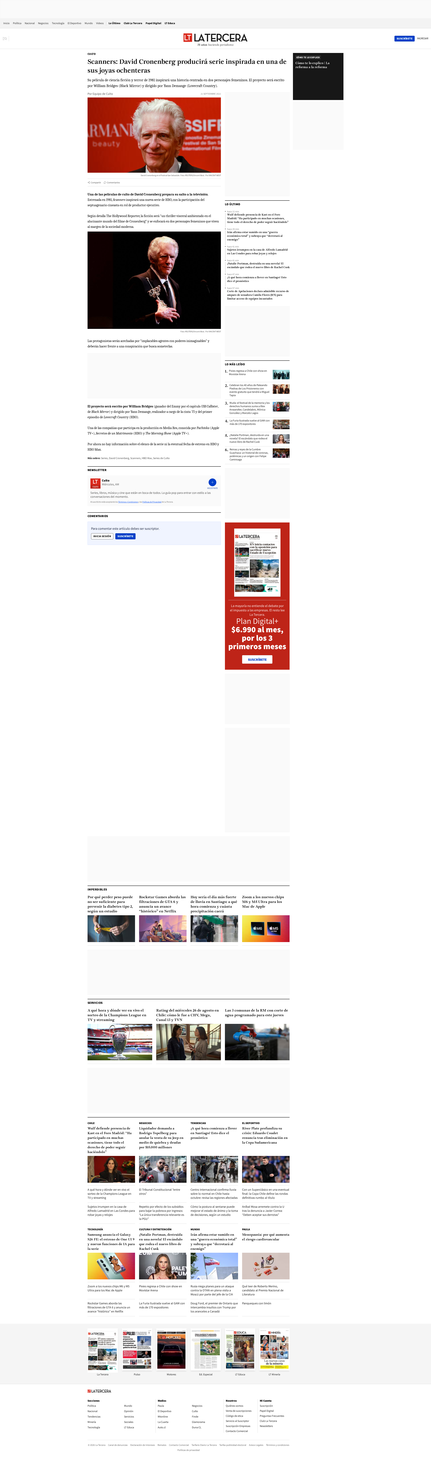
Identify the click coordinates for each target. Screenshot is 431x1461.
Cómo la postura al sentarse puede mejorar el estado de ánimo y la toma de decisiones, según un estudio (214, 1211)
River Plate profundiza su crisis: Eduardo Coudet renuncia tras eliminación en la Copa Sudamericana (265, 1135)
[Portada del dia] (257, 595)
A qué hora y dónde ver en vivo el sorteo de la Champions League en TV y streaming (117, 1015)
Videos (100, 23)
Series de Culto (161, 458)
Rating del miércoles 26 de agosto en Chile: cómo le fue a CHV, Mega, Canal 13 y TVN (187, 1015)
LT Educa (170, 23)
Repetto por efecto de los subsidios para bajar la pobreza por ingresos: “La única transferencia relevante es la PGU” (161, 1213)
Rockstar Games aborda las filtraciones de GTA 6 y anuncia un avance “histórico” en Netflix (162, 904)
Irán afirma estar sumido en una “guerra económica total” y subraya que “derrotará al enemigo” (255, 236)
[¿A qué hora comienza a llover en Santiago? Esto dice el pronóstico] (214, 1169)
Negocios (43, 23)
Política (17, 23)
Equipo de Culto (103, 94)
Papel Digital (153, 23)
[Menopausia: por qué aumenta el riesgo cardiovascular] (266, 1266)
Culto (92, 54)
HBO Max (147, 458)
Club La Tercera (133, 23)
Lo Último (114, 23)
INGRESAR (422, 38)
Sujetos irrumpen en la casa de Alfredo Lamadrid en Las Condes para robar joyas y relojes (257, 252)
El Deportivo (74, 23)
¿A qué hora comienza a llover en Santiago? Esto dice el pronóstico (257, 279)
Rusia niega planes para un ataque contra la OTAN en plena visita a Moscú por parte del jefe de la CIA (212, 1290)
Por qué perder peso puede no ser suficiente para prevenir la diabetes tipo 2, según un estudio (110, 904)
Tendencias (198, 1123)
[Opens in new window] (171, 1369)
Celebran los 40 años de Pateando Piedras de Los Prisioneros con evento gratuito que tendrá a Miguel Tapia (249, 390)
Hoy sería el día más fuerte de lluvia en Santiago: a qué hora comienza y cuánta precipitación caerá (214, 904)
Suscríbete (126, 536)
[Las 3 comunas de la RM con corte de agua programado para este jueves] (257, 1042)
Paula (246, 1229)
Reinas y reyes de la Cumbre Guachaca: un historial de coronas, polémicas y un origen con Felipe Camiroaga (249, 454)
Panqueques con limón (256, 1303)
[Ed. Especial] (206, 1369)
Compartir (96, 182)
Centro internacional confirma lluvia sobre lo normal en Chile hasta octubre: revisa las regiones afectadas (214, 1194)
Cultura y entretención (155, 1229)
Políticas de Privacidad (151, 502)
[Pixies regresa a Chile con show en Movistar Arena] (281, 374)
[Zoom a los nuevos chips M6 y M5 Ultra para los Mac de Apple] (266, 928)
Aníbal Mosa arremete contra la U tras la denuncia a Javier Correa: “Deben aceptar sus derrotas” (263, 1211)
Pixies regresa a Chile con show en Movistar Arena (248, 372)
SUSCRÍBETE (257, 659)
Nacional (30, 23)
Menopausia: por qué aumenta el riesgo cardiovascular (265, 1237)
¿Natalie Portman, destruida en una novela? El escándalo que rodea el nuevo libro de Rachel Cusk (258, 265)
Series (104, 458)
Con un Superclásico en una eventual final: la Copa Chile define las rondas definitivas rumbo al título (265, 1194)
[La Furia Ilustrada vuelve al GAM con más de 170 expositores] (281, 424)
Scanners (135, 458)
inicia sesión (102, 536)
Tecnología (58, 23)
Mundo (89, 23)
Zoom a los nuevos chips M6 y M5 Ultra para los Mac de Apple (263, 902)
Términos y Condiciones (128, 502)
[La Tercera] (103, 1371)
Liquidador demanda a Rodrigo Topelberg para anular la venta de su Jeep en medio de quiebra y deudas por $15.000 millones (161, 1138)
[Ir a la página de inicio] (215, 38)
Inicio (6, 23)
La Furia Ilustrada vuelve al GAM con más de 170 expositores (250, 422)
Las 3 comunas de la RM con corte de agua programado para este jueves (256, 1013)
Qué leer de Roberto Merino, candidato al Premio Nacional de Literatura (263, 1290)
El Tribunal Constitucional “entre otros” (159, 1192)
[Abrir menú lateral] (6, 38)
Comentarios (113, 182)
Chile (91, 1123)
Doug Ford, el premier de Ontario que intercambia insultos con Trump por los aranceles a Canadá (214, 1307)
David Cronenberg (119, 458)
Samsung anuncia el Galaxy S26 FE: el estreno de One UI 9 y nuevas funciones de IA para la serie (111, 1242)
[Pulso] (137, 1369)
